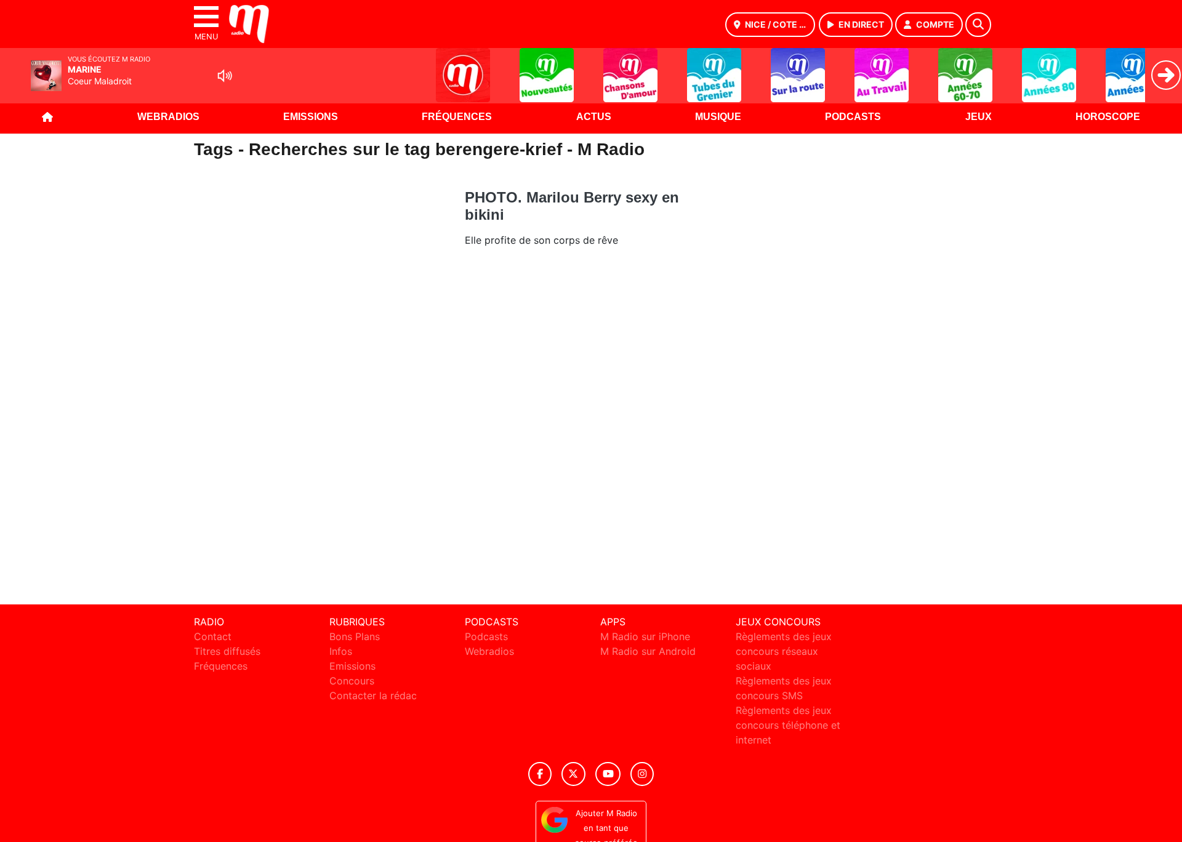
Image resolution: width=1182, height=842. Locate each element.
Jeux (978, 116)
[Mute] (224, 75)
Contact (212, 636)
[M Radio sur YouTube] (608, 774)
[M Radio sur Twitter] (573, 774)
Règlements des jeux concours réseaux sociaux (784, 651)
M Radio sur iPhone (645, 636)
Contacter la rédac (373, 695)
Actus (593, 116)
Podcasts (853, 116)
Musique (718, 116)
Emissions (310, 116)
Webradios (168, 116)
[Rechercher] (978, 24)
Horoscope (1107, 116)
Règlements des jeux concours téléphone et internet (788, 725)
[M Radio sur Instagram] (642, 774)
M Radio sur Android (648, 651)
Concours (351, 681)
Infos (340, 651)
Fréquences (457, 116)
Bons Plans (354, 636)
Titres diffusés (227, 651)
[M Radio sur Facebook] (540, 774)
